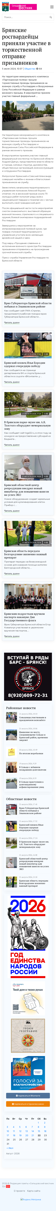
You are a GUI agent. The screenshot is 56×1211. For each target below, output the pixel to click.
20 (26, 1135)
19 (20, 1135)
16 (45, 1131)
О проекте (19, 1190)
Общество (29, 68)
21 (33, 1135)
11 (14, 1131)
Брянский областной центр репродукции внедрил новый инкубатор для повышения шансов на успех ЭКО (26, 490)
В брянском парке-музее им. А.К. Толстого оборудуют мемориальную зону (27, 425)
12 (20, 1131)
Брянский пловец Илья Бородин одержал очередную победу (24, 364)
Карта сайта (33, 1190)
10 (8, 1131)
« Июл (10, 1148)
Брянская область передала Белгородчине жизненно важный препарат (25, 554)
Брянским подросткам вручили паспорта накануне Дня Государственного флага (24, 617)
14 (33, 1131)
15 (39, 1131)
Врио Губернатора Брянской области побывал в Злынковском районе (28, 304)
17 (8, 1135)
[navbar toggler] (52, 7)
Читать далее (12, 322)
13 (26, 1131)
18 (14, 1135)
